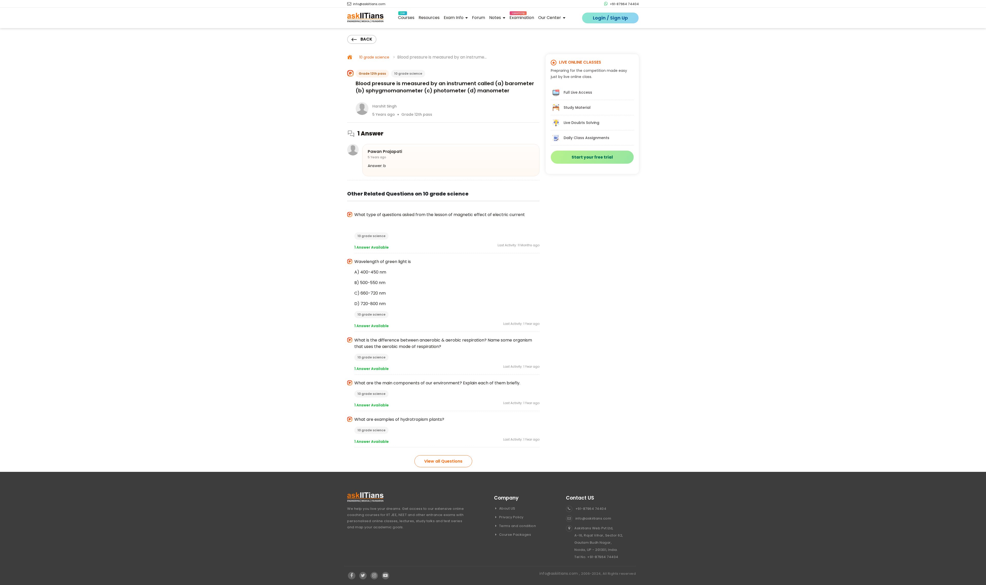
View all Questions (443, 461)
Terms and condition (517, 525)
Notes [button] (495, 18)
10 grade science (374, 57)
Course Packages (514, 534)
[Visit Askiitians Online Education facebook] (352, 576)
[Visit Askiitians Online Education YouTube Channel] (385, 576)
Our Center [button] (550, 18)
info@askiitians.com (368, 4)
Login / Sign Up (610, 18)
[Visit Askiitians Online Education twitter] (363, 576)
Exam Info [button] (454, 18)
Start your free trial (592, 157)
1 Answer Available (371, 247)
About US (506, 508)
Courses (406, 17)
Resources (429, 18)
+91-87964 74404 (624, 4)
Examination (521, 17)
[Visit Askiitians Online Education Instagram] (374, 576)
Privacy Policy (511, 517)
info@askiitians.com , (560, 573)
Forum (478, 18)
